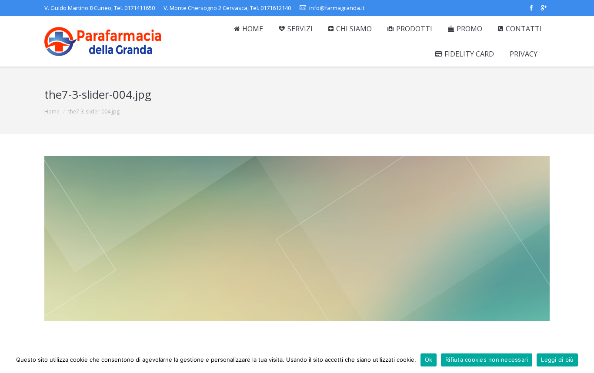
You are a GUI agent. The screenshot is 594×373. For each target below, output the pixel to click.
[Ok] (583, 360)
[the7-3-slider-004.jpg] (297, 238)
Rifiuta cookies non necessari (486, 359)
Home (52, 111)
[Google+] (543, 8)
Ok (429, 359)
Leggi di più (557, 359)
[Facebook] (531, 8)
